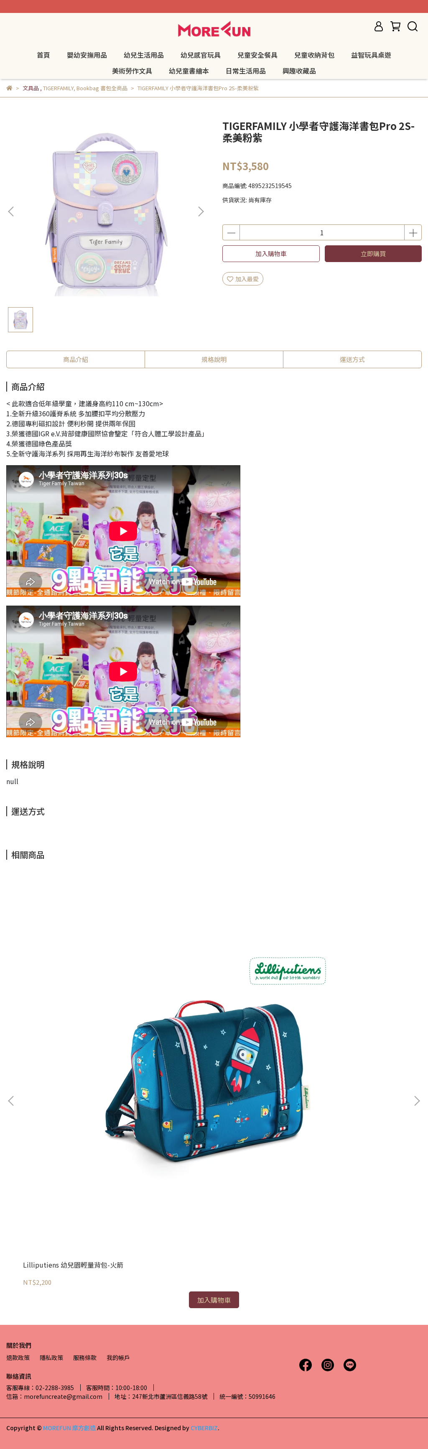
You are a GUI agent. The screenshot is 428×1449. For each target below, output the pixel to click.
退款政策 (18, 1357)
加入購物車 (271, 253)
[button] (201, 211)
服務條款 (85, 1357)
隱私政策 (51, 1357)
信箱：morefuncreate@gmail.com (54, 1396)
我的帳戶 (118, 1357)
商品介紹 (75, 359)
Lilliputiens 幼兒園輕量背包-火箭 (73, 1265)
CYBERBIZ (204, 1428)
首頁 (43, 54)
